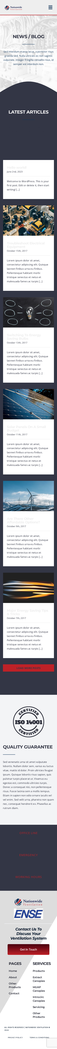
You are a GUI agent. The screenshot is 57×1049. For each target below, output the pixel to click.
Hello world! (17, 168)
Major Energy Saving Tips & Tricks (28, 585)
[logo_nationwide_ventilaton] (13, 6)
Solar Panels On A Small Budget (28, 402)
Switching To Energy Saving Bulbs (28, 310)
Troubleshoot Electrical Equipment (28, 218)
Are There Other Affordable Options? (28, 494)
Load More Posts (29, 668)
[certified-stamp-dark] (28, 707)
